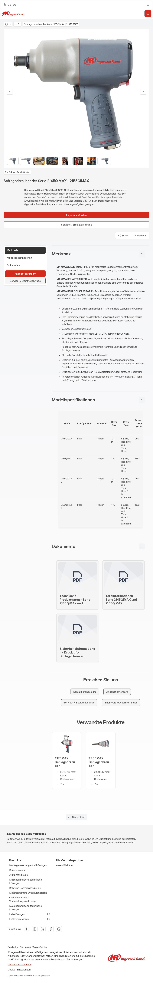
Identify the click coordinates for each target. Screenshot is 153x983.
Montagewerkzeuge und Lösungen (28, 865)
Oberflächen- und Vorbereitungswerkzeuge (22, 899)
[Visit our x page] (43, 929)
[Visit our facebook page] (51, 929)
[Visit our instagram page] (35, 929)
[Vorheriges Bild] (10, 92)
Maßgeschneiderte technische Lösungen (25, 881)
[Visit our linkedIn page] (59, 929)
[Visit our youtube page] (26, 929)
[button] (100, 254)
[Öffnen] (147, 13)
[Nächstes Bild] (143, 92)
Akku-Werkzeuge (18, 874)
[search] (148, 4)
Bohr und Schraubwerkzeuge (25, 887)
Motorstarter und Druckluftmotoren (28, 892)
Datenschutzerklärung (20, 964)
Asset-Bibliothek (65, 865)
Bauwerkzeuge (17, 870)
